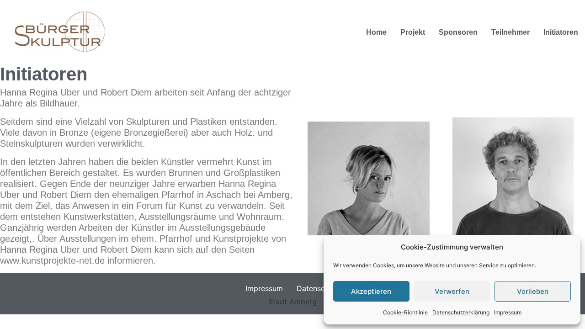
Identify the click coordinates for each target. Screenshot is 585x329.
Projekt (412, 32)
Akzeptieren (371, 291)
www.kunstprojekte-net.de (52, 260)
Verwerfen (452, 291)
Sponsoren (458, 32)
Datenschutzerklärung (460, 312)
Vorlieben (532, 291)
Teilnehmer (510, 32)
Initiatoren (560, 32)
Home (376, 32)
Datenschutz (318, 288)
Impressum (507, 312)
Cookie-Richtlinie (405, 312)
